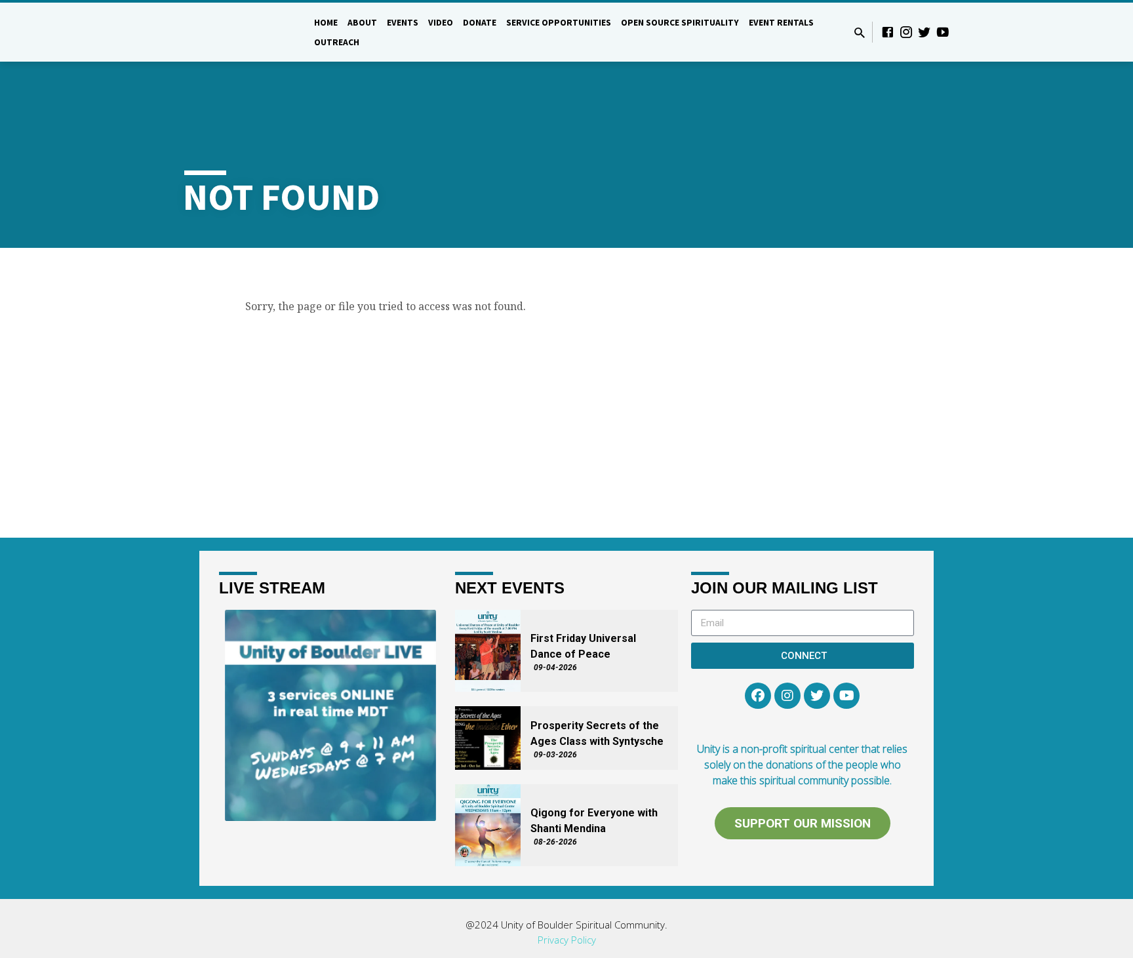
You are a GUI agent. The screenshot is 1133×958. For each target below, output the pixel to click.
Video (497, 22)
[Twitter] (924, 31)
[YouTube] (943, 31)
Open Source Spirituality (736, 22)
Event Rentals (402, 42)
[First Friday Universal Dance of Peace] (488, 651)
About (418, 22)
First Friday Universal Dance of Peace (583, 646)
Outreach (467, 42)
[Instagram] (906, 31)
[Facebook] (888, 31)
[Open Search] (859, 32)
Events (459, 22)
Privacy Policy (567, 939)
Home (382, 22)
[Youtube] (846, 696)
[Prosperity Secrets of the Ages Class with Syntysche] (488, 738)
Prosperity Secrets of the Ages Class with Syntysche (597, 733)
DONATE (536, 22)
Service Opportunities (615, 22)
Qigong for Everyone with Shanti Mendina (594, 821)
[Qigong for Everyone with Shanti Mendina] (488, 825)
